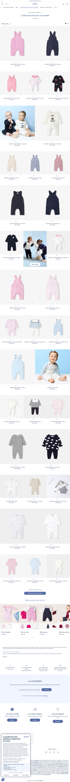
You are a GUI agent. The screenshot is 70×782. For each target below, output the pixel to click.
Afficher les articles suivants (35, 593)
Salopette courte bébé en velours (11, 177)
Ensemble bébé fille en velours (58, 421)
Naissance (38, 12)
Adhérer (12, 720)
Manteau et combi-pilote (46, 7)
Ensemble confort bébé (11, 501)
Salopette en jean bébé (52, 387)
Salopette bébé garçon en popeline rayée (58, 342)
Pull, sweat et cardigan (8, 7)
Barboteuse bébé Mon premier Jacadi (58, 501)
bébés (35, 761)
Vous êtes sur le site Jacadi (35, 780)
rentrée (39, 772)
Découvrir (35, 720)
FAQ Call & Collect (46, 774)
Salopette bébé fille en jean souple (52, 64)
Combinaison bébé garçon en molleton (12, 257)
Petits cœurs (43, 632)
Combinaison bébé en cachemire (17, 467)
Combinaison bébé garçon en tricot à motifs (58, 98)
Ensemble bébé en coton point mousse (58, 581)
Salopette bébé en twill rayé (35, 177)
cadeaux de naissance (59, 763)
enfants (59, 761)
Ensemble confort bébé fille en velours (35, 98)
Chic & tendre (5, 632)
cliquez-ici (45, 695)
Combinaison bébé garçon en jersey (35, 581)
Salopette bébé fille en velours (52, 308)
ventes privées (60, 765)
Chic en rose (25, 632)
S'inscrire (46, 689)
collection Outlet (51, 764)
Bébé (34, 12)
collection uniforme (64, 772)
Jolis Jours (34, 769)
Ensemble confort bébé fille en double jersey (58, 257)
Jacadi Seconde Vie (35, 762)
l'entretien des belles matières (62, 773)
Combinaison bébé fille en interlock (17, 547)
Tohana (53, 770)
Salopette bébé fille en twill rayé (17, 64)
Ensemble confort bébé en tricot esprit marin (35, 342)
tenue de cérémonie (33, 770)
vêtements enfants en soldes (37, 764)
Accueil (29, 12)
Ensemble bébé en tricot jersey (52, 467)
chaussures (37, 760)
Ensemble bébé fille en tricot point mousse (11, 342)
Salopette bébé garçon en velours (17, 387)
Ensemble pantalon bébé (35, 421)
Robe (17, 7)
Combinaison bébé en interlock (52, 547)
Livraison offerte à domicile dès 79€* (35, 1)
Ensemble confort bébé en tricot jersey (17, 144)
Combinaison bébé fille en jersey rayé (11, 581)
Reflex (40, 766)
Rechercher (57, 721)
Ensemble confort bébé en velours (12, 421)
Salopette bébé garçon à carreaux (17, 223)
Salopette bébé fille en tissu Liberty (12, 98)
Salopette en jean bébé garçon (53, 223)
